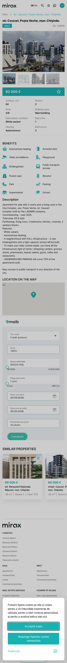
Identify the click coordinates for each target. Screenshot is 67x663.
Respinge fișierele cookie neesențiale (33, 638)
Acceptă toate (33, 626)
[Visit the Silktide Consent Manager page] (55, 651)
